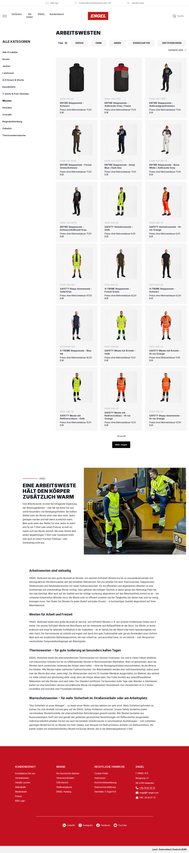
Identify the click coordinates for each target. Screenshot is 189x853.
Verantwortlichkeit (65, 778)
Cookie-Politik (101, 773)
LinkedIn (71, 825)
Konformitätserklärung (105, 782)
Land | (169, 849)
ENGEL (41, 14)
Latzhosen (8, 73)
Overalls (7, 114)
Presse (18, 796)
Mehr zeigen (121, 445)
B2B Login (20, 801)
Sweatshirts (9, 86)
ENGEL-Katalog (63, 791)
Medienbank (21, 791)
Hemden (7, 107)
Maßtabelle (20, 787)
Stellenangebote (64, 787)
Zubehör (7, 128)
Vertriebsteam (22, 778)
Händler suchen (22, 782)
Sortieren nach (175, 50)
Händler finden (138, 3)
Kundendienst (57, 14)
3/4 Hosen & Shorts (13, 80)
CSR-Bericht (62, 782)
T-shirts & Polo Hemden (15, 93)
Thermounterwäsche (14, 135)
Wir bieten (29, 15)
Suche (180, 16)
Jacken (6, 66)
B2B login (54, 3)
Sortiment (17, 14)
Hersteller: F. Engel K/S (105, 791)
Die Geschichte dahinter (67, 773)
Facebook (105, 825)
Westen (7, 100)
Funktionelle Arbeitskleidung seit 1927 (95, 3)
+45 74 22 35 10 (147, 788)
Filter (60, 43)
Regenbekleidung (12, 121)
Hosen (6, 59)
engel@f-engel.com (149, 792)
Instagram (88, 825)
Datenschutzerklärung (105, 787)
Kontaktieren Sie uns (25, 773)
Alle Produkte (10, 52)
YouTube (122, 825)
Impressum (100, 778)
